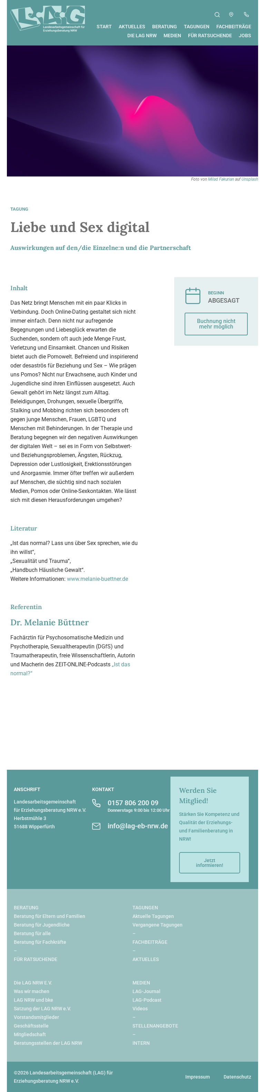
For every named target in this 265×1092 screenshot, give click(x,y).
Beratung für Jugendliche (42, 925)
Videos (140, 1008)
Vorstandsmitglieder (36, 1017)
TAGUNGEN (145, 907)
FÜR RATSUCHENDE (35, 959)
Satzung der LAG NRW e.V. (42, 1008)
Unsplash (250, 179)
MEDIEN (141, 982)
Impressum (197, 1077)
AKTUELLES (145, 959)
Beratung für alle (32, 933)
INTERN (141, 1043)
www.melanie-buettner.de (97, 579)
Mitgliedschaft (30, 1034)
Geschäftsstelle (31, 1026)
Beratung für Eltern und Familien (49, 916)
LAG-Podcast (146, 1000)
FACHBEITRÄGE (149, 942)
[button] (216, 324)
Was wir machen (31, 991)
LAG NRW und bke (33, 1000)
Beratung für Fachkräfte (40, 942)
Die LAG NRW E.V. (33, 982)
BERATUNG (26, 907)
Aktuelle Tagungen (153, 916)
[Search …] (217, 15)
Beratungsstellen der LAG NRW (48, 1043)
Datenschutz (237, 1077)
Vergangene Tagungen (157, 925)
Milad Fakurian (221, 179)
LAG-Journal (146, 991)
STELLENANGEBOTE (155, 1026)
